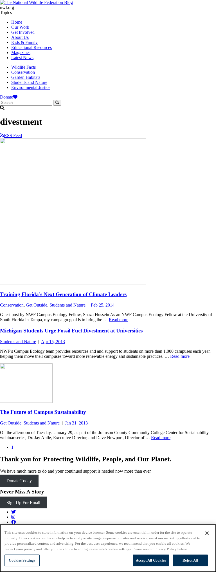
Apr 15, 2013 (53, 341)
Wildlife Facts (23, 67)
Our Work (20, 27)
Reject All (190, 560)
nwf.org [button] (7, 7)
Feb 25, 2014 (102, 305)
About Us (20, 37)
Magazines (20, 52)
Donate (6, 97)
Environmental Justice (30, 87)
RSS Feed (13, 135)
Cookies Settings (22, 560)
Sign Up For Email (23, 502)
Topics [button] (6, 12)
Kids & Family (24, 42)
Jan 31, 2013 (76, 423)
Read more (118, 319)
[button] (108, 108)
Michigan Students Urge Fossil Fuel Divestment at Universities (71, 331)
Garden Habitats (25, 77)
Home (16, 22)
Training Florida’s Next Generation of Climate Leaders (63, 294)
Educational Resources (31, 47)
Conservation (23, 72)
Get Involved (23, 32)
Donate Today (19, 480)
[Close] (207, 533)
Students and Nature (29, 82)
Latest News (22, 57)
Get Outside (36, 305)
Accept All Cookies (151, 560)
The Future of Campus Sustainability (43, 412)
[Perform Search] (57, 103)
